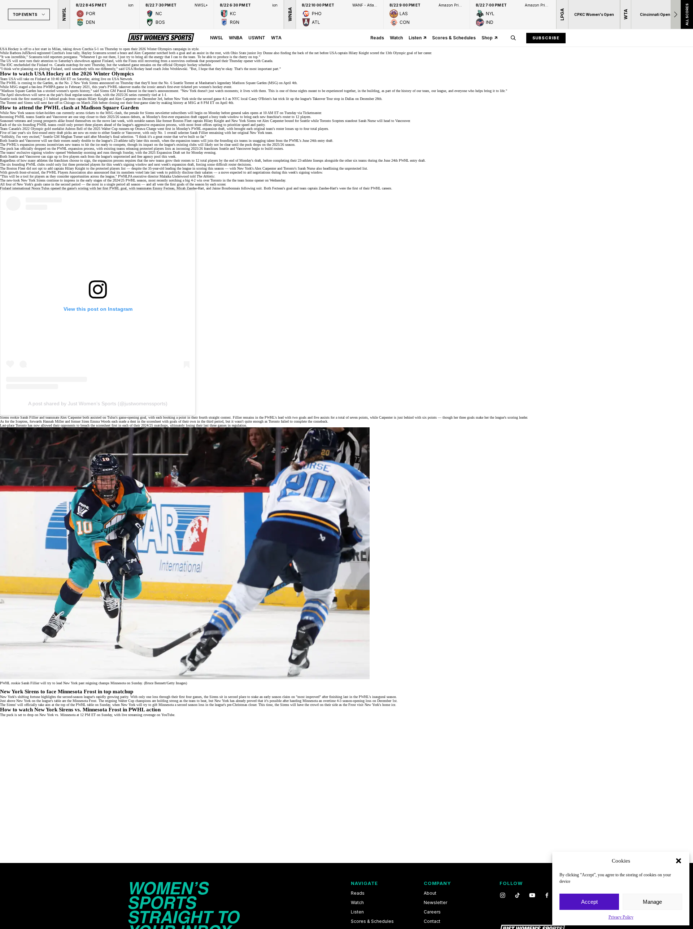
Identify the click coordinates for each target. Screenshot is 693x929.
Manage (652, 902)
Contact (432, 921)
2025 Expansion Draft (164, 152)
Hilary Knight (359, 53)
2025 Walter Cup (105, 129)
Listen (415, 37)
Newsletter (435, 902)
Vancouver (243, 149)
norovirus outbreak (184, 61)
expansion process (163, 125)
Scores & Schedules (454, 37)
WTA (276, 37)
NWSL (216, 37)
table (57, 701)
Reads (377, 37)
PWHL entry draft (412, 160)
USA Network (122, 79)
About (430, 893)
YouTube (167, 715)
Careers (432, 912)
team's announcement (163, 91)
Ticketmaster (312, 113)
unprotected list (356, 168)
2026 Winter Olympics (155, 49)
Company (437, 883)
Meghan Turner (72, 137)
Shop (487, 37)
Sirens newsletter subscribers (166, 113)
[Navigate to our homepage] (161, 38)
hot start (41, 49)
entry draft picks (60, 133)
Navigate (364, 883)
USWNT (256, 37)
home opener (254, 180)
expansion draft (186, 117)
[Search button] (513, 38)
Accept (589, 902)
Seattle (224, 149)
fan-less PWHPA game (47, 87)
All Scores (687, 14)
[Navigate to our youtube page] (532, 895)
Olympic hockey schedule (192, 65)
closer (252, 705)
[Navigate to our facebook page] (547, 895)
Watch (396, 37)
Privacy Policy (621, 917)
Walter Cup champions (134, 701)
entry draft (325, 141)
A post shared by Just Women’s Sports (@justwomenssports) (97, 403)
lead (281, 417)
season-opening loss (357, 701)
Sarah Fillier (199, 133)
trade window (229, 117)
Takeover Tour (323, 99)
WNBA (236, 37)
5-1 (96, 49)
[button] (678, 860)
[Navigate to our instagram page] (503, 895)
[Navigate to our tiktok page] (517, 895)
